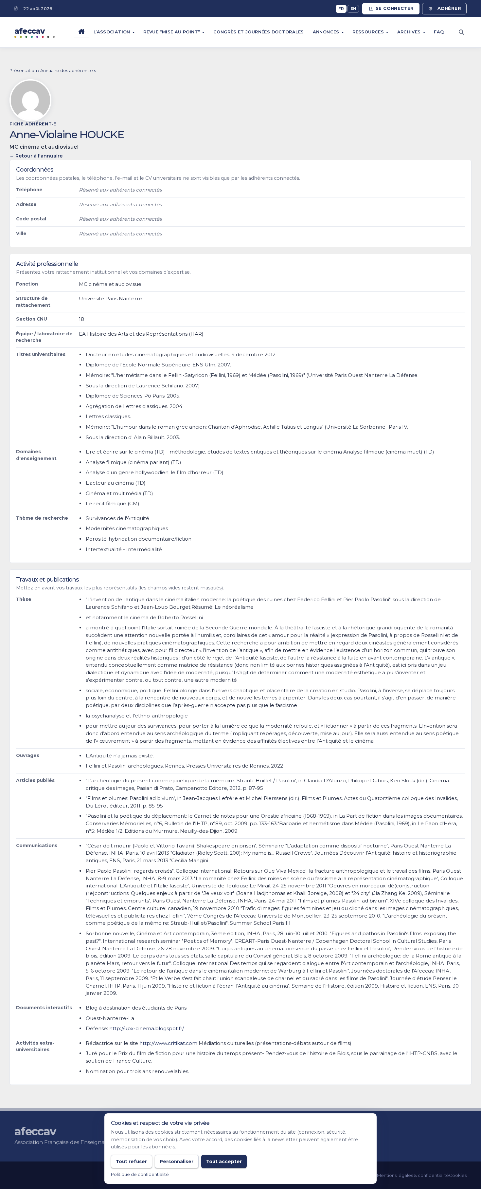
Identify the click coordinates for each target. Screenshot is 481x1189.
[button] (461, 32)
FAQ (439, 31)
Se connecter (395, 8)
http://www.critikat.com (168, 1043)
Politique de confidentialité (140, 1174)
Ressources (368, 31)
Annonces (327, 31)
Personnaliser (176, 1161)
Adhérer (449, 8)
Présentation (23, 70)
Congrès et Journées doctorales (258, 31)
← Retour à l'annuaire (36, 156)
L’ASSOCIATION (113, 31)
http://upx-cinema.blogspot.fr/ (146, 1028)
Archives (409, 31)
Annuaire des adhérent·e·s (68, 70)
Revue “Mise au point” (172, 31)
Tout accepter (224, 1161)
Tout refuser (131, 1161)
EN (353, 8)
